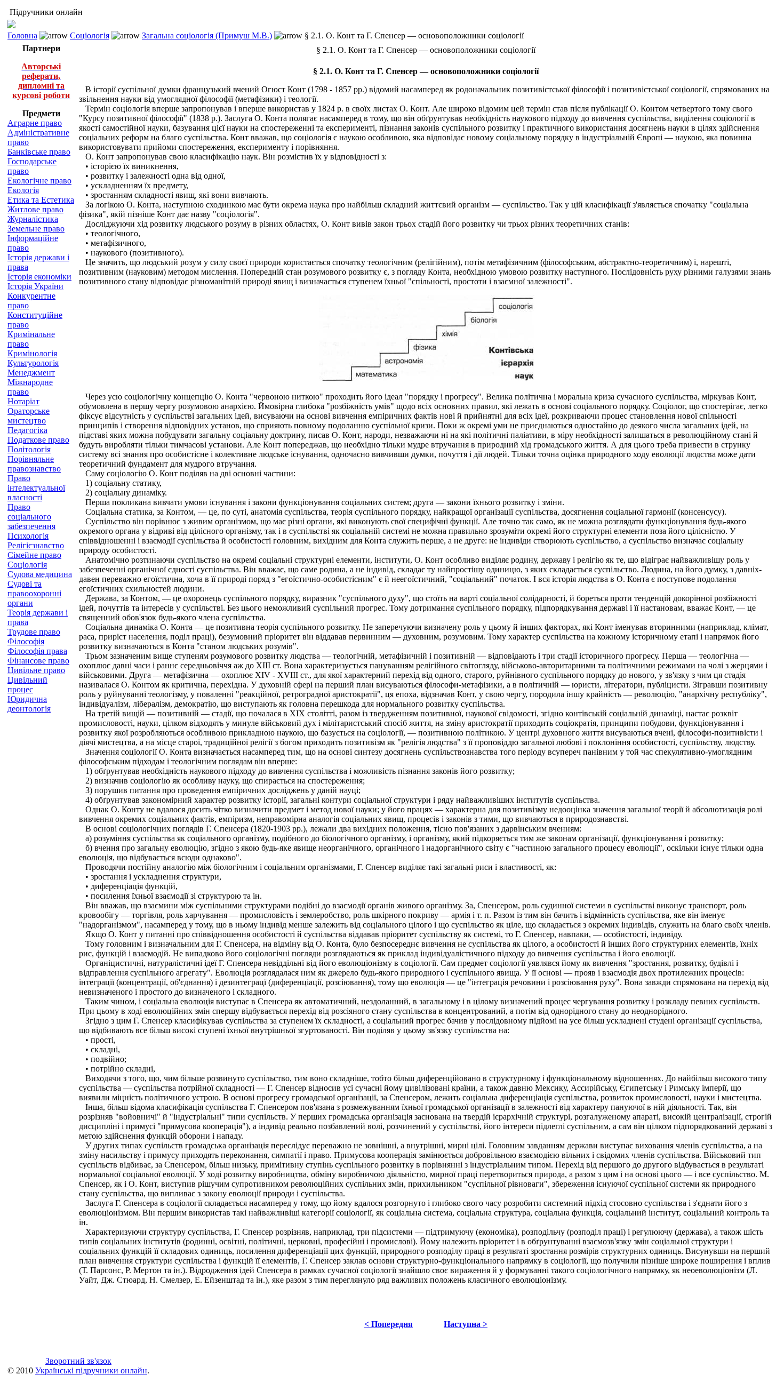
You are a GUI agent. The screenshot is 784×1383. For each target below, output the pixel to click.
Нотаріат (23, 401)
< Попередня (388, 1324)
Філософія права (37, 650)
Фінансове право (38, 660)
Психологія (28, 535)
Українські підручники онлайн (91, 1370)
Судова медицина (39, 574)
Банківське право (38, 151)
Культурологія (33, 362)
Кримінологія (32, 353)
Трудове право (33, 631)
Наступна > (465, 1324)
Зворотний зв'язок (78, 1360)
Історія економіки (39, 276)
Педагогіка (27, 430)
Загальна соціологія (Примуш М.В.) (207, 35)
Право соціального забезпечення (31, 516)
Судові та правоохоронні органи (34, 593)
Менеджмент (31, 372)
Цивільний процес (27, 684)
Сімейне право (34, 554)
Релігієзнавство (35, 545)
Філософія (25, 641)
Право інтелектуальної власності (36, 488)
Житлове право (35, 209)
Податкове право (38, 439)
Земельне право (36, 228)
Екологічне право (39, 180)
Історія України (35, 286)
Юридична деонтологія (29, 703)
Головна (22, 35)
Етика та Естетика (40, 199)
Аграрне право (34, 122)
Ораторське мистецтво (28, 415)
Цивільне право (36, 670)
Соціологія (89, 35)
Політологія (29, 449)
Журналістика (32, 218)
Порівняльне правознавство (34, 463)
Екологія (23, 190)
